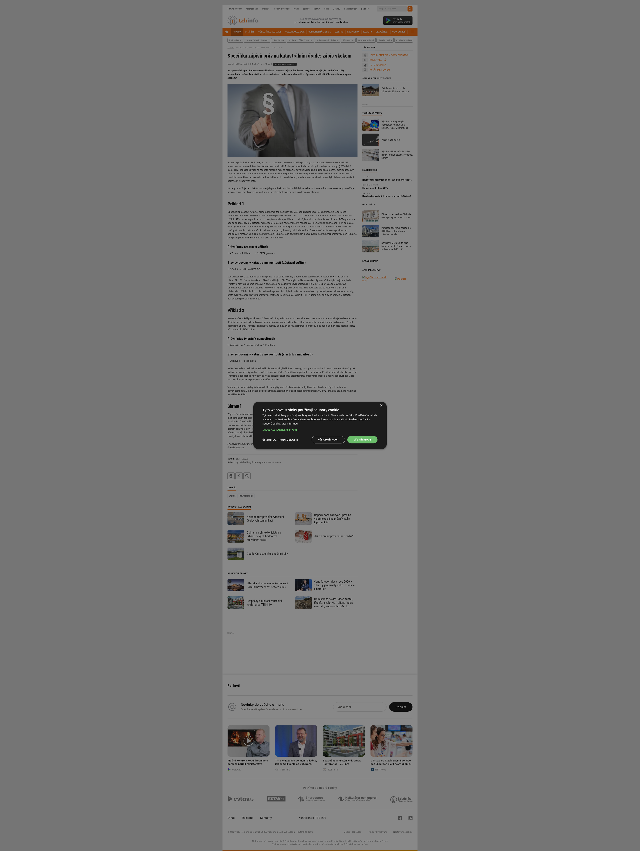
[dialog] (320, 425)
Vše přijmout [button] (362, 439)
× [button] (381, 405)
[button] (320, 429)
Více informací (290, 423)
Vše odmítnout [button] (328, 439)
